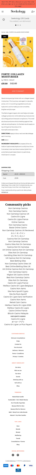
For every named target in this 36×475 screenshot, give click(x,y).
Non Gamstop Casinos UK (18, 214)
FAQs (18, 341)
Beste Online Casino (18, 228)
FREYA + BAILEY (9, 80)
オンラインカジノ (18, 236)
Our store (18, 373)
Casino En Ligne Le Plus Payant (18, 324)
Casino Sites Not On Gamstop (18, 244)
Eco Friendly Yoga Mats (18, 403)
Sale (7, 32)
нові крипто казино (18, 316)
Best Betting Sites (18, 261)
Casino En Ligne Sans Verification (18, 297)
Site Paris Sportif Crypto (18, 291)
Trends (18, 438)
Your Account (18, 347)
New (18, 426)
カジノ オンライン (18, 233)
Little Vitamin (27, 461)
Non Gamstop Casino (18, 211)
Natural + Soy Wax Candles (18, 415)
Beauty (18, 432)
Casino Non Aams (18, 289)
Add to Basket (18, 91)
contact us (4, 192)
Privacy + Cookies (18, 356)
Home (3, 32)
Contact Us (18, 344)
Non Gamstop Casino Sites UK (18, 264)
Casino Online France (18, 311)
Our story (18, 367)
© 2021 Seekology (11, 461)
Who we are (18, 370)
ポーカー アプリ (18, 322)
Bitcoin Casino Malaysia (18, 313)
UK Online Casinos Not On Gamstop (18, 250)
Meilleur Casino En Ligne (18, 308)
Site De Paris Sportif (18, 294)
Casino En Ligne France (18, 219)
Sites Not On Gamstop (18, 253)
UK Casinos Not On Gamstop (18, 258)
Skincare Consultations (18, 338)
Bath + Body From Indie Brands (18, 412)
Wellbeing (18, 435)
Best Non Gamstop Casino (18, 277)
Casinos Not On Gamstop (18, 239)
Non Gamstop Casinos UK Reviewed (18, 230)
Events (18, 376)
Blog (18, 386)
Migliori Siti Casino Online (18, 275)
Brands (18, 429)
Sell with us (18, 383)
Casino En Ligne (18, 217)
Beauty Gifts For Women (18, 409)
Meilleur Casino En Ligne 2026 (18, 305)
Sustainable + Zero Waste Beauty (18, 400)
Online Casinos (18, 222)
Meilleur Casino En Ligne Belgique (18, 286)
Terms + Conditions (18, 353)
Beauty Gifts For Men (18, 406)
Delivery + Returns (18, 350)
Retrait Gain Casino (18, 302)
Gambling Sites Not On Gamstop (18, 255)
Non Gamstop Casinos (18, 208)
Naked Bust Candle (18, 396)
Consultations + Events (18, 441)
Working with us (18, 379)
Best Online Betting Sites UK (18, 266)
